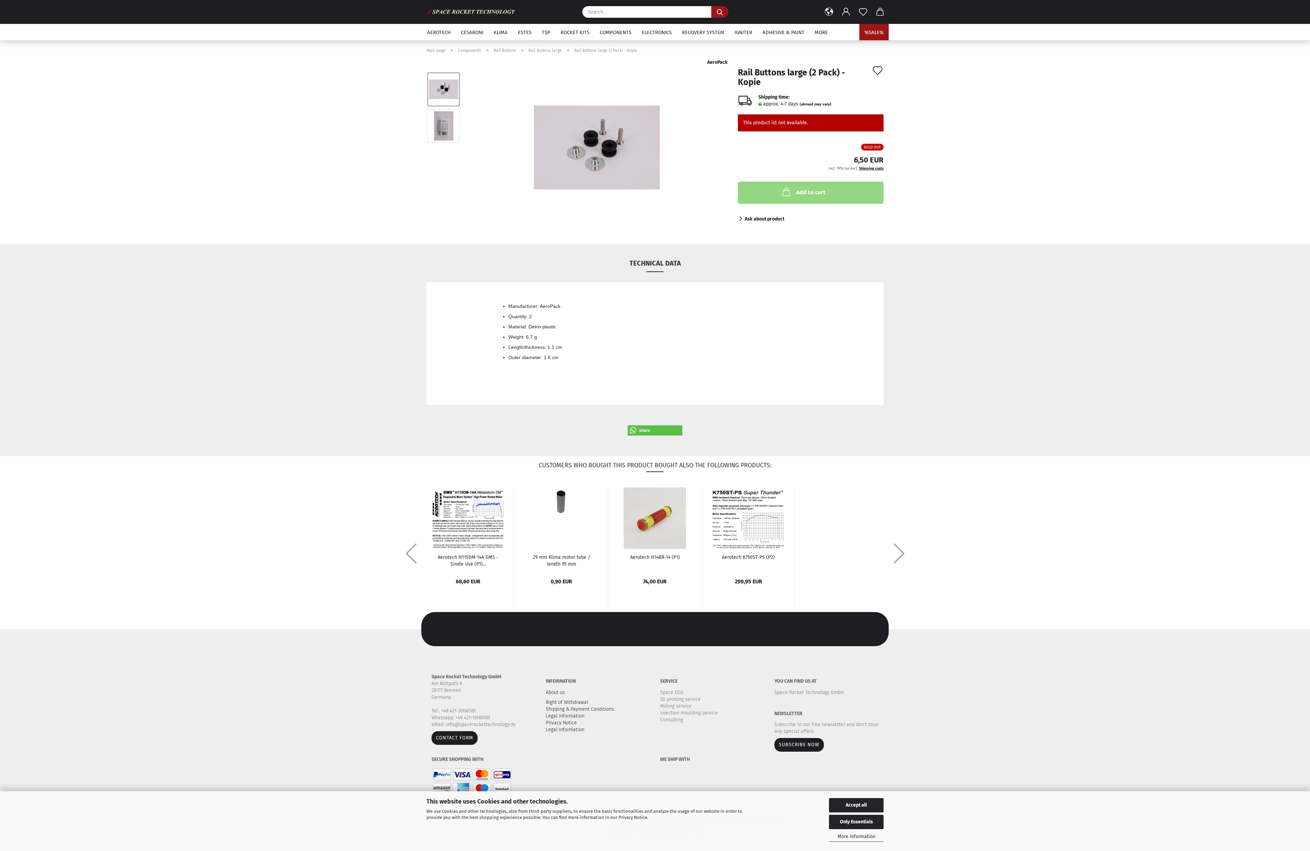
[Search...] (719, 12)
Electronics (657, 32)
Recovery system (703, 32)
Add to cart (811, 192)
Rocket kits (575, 32)
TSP (546, 32)
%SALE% (874, 32)
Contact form (454, 738)
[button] (829, 12)
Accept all (856, 805)
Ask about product (764, 219)
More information (856, 836)
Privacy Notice (632, 817)
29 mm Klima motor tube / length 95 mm (561, 560)
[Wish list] (863, 12)
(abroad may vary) (815, 104)
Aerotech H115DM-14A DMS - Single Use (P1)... (468, 560)
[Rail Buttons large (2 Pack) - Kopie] (597, 144)
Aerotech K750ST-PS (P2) (748, 557)
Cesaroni (472, 32)
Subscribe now (799, 745)
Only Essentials (856, 822)
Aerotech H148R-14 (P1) (655, 557)
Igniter (743, 32)
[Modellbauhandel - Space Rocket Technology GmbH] (475, 12)
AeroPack (717, 62)
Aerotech (439, 32)
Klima (501, 32)
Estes (525, 32)
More (821, 32)
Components (615, 32)
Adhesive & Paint (783, 32)
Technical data (655, 263)
